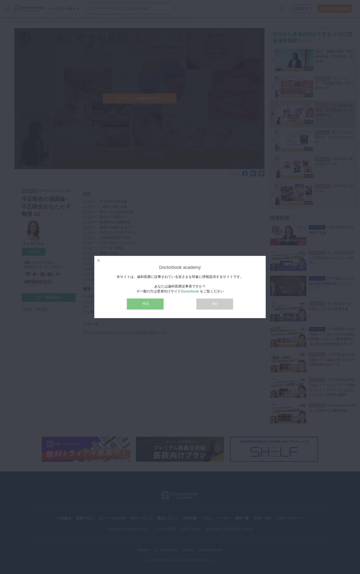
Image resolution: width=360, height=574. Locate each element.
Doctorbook (190, 291)
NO (214, 304)
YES (145, 304)
